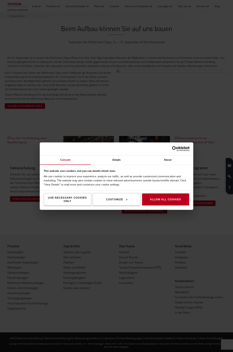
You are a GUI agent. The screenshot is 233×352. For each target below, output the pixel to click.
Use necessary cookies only (67, 199)
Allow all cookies (165, 199)
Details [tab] (116, 159)
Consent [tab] (65, 159)
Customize (114, 199)
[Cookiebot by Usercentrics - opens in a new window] (175, 148)
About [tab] (167, 159)
